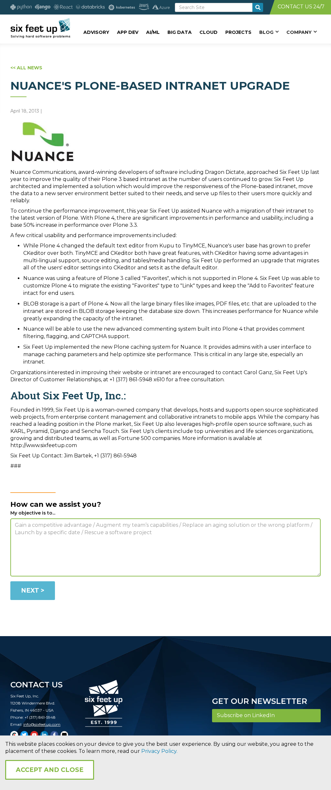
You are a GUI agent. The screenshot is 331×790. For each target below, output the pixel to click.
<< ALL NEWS (26, 67)
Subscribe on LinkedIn (246, 715)
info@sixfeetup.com (41, 724)
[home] (40, 28)
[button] (269, 32)
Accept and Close (49, 770)
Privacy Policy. (159, 751)
